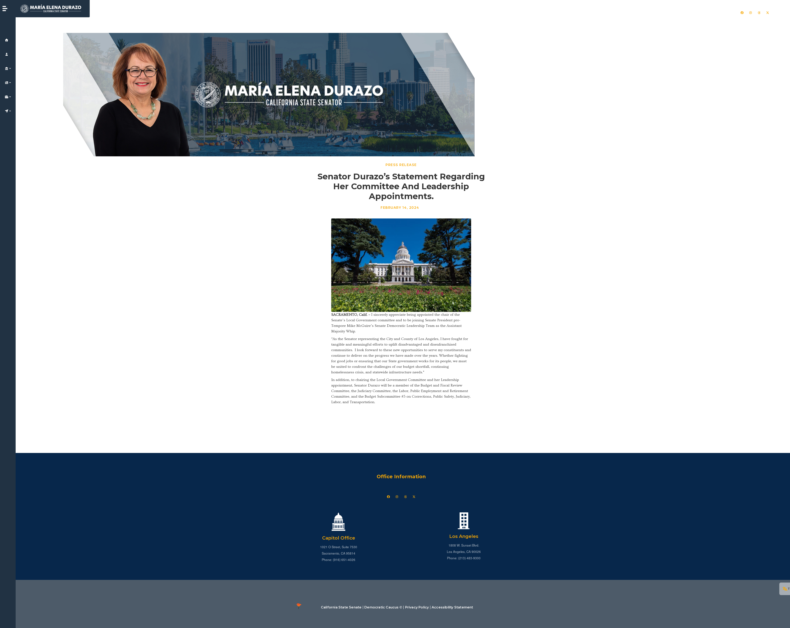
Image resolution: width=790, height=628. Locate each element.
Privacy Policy (417, 607)
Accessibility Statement (452, 607)
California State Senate (341, 607)
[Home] (53, 8)
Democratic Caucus (381, 607)
